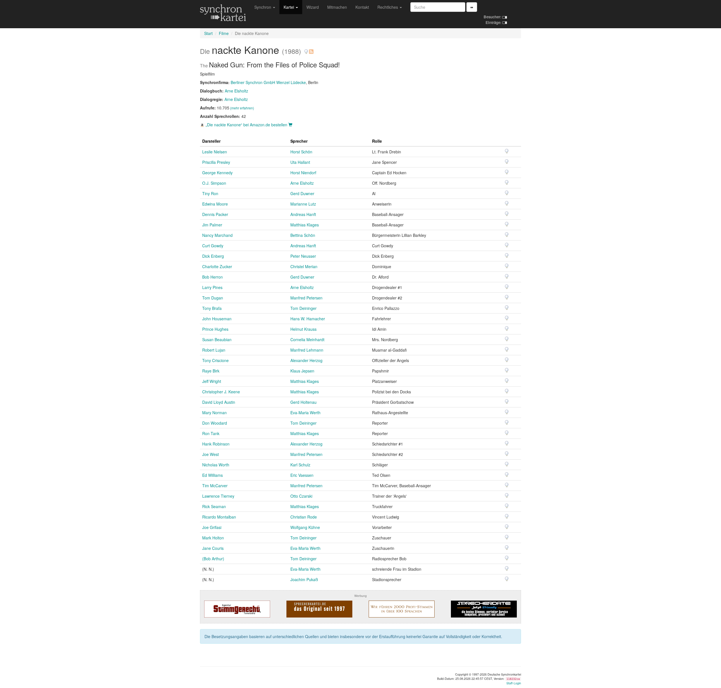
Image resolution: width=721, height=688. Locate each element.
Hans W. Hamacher (307, 318)
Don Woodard (214, 423)
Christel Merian (303, 266)
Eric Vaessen (301, 475)
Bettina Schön (302, 235)
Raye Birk (210, 371)
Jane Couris (213, 548)
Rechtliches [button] (388, 7)
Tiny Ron (210, 193)
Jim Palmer (212, 225)
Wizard (312, 7)
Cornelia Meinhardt (307, 339)
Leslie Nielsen (214, 152)
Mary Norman (214, 412)
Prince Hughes (215, 329)
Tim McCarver (215, 485)
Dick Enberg (213, 256)
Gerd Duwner (302, 193)
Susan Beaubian (217, 339)
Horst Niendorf (303, 172)
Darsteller (211, 141)
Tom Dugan (212, 298)
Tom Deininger (303, 308)
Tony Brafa (212, 308)
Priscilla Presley (216, 162)
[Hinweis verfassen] (306, 49)
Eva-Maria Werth (305, 412)
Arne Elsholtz (236, 91)
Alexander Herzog (306, 360)
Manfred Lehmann (306, 350)
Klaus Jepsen (302, 371)
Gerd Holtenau (303, 402)
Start (208, 33)
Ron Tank (210, 433)
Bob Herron (212, 277)
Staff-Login (513, 683)
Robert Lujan (213, 350)
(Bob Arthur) (213, 558)
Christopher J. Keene (221, 391)
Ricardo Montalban (219, 517)
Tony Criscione (215, 360)
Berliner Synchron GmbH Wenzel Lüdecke (268, 82)
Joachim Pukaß (304, 579)
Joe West (210, 454)
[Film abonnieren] (310, 49)
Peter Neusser (303, 256)
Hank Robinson (216, 444)
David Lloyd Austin (218, 402)
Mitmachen (337, 7)
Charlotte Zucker (217, 266)
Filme (224, 33)
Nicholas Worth (215, 465)
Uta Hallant (300, 162)
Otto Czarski (301, 496)
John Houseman (217, 318)
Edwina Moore (215, 204)
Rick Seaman (214, 506)
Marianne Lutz (303, 204)
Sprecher (299, 141)
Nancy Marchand (217, 235)
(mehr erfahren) (242, 107)
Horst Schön (301, 152)
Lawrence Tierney (218, 496)
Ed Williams (212, 475)
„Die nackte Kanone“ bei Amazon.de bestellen (246, 124)
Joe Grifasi (211, 527)
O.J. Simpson (214, 183)
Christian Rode (303, 517)
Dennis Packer (215, 214)
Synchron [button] (263, 7)
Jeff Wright (211, 381)
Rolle (377, 141)
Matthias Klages (304, 225)
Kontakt (362, 7)
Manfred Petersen (306, 298)
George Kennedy (217, 172)
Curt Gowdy (212, 245)
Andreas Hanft (303, 214)
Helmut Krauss (303, 329)
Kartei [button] (289, 7)
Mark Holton (213, 538)
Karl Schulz (300, 465)
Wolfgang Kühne (305, 527)
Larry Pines (212, 287)
